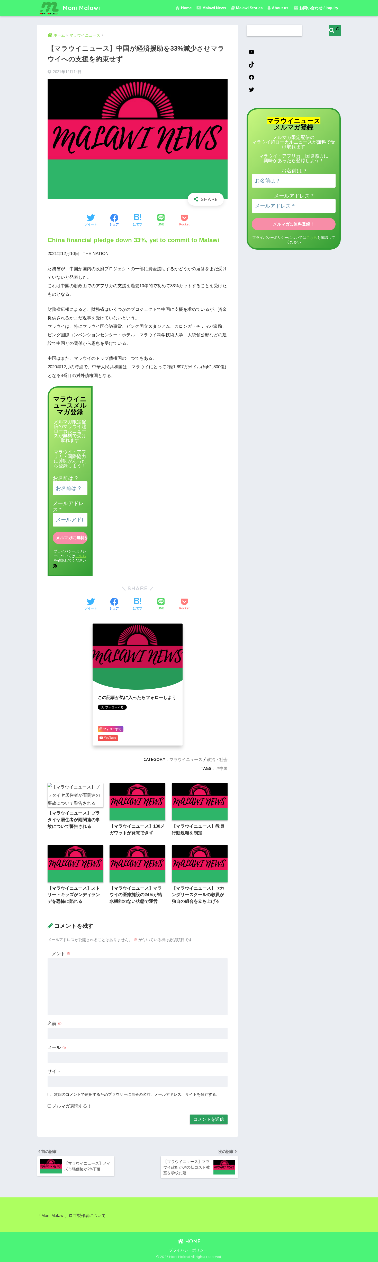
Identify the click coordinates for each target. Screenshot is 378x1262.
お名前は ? (65, 478)
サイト (54, 1071)
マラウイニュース (185, 759)
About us (280, 8)
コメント (59, 953)
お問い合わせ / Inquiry (318, 8)
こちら (80, 556)
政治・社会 (217, 759)
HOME (192, 1241)
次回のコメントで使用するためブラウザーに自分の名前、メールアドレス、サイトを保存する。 (137, 1094)
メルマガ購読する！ (71, 1106)
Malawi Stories (249, 8)
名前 (55, 1023)
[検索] (335, 30)
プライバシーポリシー (188, 1250)
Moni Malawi (80, 8)
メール (57, 1047)
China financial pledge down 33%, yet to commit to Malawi (133, 239)
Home (186, 8)
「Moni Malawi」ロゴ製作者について (71, 1215)
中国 (223, 768)
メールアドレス (293, 196)
